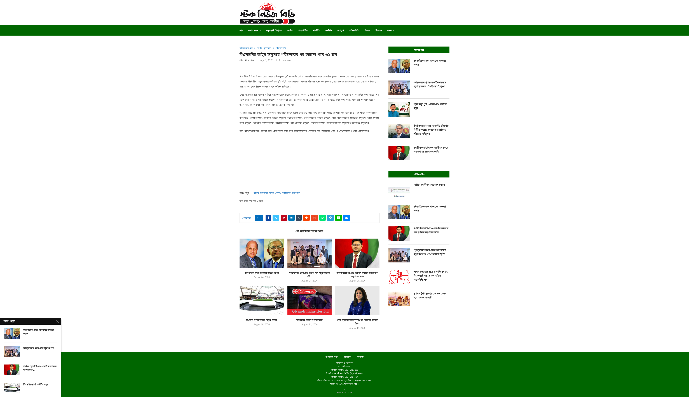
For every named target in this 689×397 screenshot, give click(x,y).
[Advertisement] (309, 162)
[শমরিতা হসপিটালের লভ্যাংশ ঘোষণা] (399, 190)
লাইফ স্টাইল (354, 30)
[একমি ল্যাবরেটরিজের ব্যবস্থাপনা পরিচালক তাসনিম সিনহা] (357, 300)
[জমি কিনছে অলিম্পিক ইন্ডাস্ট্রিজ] (309, 300)
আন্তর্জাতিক (303, 30)
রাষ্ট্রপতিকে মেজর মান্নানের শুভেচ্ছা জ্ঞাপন (262, 272)
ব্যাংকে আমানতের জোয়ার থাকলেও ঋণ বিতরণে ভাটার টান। (278, 193)
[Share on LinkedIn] (291, 218)
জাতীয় (289, 30)
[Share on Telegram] (330, 218)
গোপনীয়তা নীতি (331, 357)
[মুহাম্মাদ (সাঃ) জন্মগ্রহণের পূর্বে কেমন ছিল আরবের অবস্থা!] (399, 299)
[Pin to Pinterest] (284, 218)
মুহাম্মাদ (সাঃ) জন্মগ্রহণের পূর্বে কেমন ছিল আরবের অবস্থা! (430, 295)
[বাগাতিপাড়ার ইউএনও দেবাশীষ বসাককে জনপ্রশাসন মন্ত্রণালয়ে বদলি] (357, 253)
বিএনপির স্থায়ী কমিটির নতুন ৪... (37, 384)
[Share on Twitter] (276, 218)
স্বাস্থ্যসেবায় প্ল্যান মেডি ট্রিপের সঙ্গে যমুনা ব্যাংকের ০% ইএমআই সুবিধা (430, 84)
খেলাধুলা (340, 30)
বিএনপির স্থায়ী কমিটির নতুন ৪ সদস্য (261, 319)
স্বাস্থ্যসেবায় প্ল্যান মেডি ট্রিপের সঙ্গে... (39, 348)
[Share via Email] (346, 218)
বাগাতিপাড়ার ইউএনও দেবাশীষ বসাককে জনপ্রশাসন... (40, 368)
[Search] (447, 30)
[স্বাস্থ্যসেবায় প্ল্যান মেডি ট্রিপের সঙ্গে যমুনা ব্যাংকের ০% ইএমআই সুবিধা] (309, 253)
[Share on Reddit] (306, 218)
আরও (389, 30)
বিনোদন (379, 30)
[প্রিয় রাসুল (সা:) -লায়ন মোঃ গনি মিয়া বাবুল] (399, 109)
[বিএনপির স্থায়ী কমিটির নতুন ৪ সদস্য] (262, 300)
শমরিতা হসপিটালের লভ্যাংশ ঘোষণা (429, 184)
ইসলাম (367, 30)
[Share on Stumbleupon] (314, 218)
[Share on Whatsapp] (322, 218)
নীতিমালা (347, 357)
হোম (241, 30)
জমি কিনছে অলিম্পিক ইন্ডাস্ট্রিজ (309, 319)
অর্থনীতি (328, 30)
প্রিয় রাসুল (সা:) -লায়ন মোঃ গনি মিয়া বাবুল (430, 106)
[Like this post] (260, 218)
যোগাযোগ (360, 357)
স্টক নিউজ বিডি (247, 60)
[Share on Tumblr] (299, 218)
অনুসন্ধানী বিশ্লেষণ (274, 30)
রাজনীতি (316, 30)
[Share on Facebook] (268, 218)
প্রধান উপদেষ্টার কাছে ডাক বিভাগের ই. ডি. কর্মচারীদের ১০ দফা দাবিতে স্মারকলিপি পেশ (431, 275)
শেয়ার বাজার (253, 30)
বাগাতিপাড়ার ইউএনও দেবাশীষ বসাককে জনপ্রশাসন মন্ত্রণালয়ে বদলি (431, 149)
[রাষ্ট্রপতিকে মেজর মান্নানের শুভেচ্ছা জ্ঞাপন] (262, 253)
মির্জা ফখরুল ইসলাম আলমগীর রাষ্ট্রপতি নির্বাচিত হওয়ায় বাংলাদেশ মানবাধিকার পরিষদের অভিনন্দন (431, 129)
